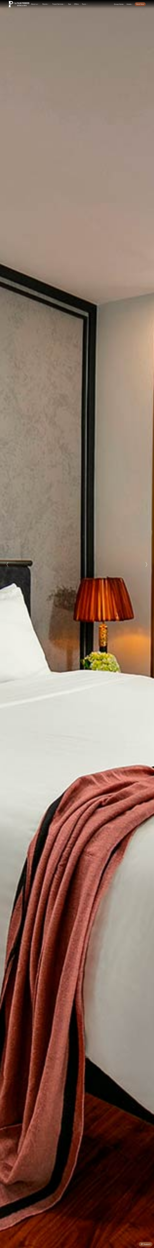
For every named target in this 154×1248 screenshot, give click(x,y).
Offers (76, 4)
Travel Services (57, 4)
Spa (69, 4)
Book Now (140, 4)
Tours (84, 4)
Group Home (118, 4)
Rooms (45, 4)
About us (34, 4)
